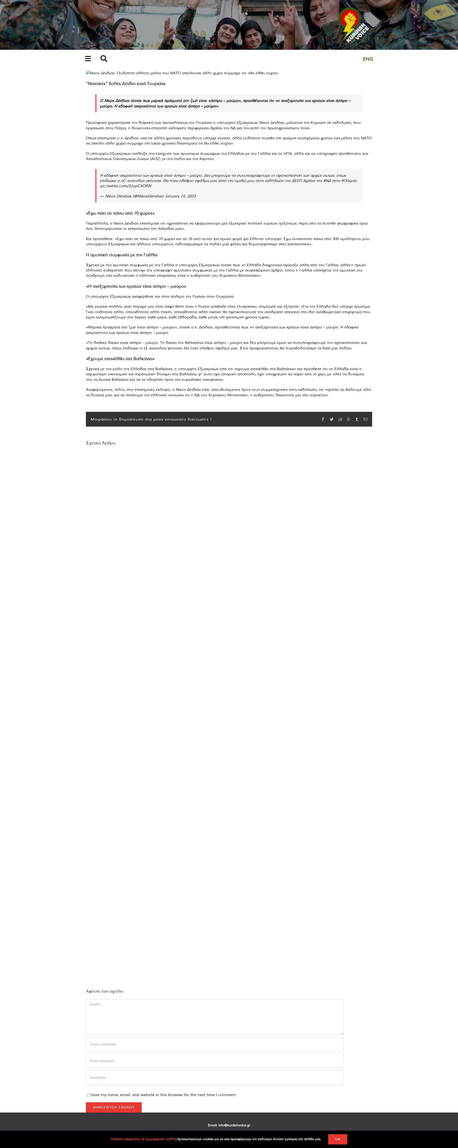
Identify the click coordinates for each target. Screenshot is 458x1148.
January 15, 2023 (180, 196)
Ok (337, 1139)
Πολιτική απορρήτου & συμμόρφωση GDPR (143, 1139)
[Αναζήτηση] (104, 59)
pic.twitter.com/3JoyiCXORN (125, 185)
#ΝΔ (327, 180)
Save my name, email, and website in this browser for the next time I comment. (164, 1094)
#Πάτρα (348, 180)
